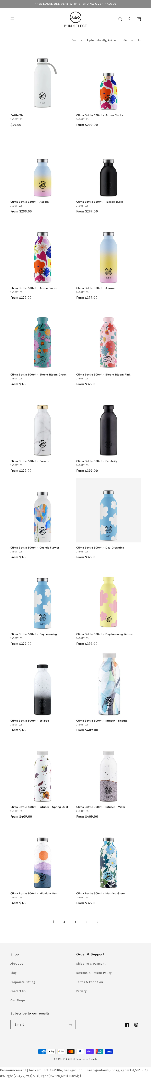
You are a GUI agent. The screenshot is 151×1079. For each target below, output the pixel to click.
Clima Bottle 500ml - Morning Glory (100, 893)
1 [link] (53, 922)
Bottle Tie (16, 115)
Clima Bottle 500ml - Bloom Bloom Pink (103, 374)
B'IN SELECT (69, 1059)
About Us (16, 963)
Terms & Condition (89, 982)
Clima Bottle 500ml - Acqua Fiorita (33, 288)
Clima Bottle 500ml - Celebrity (96, 461)
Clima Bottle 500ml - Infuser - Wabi (100, 807)
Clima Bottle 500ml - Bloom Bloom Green (38, 374)
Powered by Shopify (86, 1059)
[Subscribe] (70, 1024)
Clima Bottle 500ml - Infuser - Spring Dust (39, 807)
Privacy (81, 991)
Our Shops (18, 1000)
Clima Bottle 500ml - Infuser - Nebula (101, 721)
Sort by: (77, 40)
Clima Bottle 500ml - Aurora (95, 288)
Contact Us (18, 991)
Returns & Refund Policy (94, 973)
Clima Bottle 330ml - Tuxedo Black (99, 202)
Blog (13, 973)
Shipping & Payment (90, 963)
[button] (12, 19)
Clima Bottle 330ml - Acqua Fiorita (99, 115)
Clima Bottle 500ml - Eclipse (29, 721)
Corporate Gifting (22, 982)
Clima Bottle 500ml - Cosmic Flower (34, 548)
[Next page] (97, 921)
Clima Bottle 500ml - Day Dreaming (100, 548)
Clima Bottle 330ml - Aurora (29, 202)
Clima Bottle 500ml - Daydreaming (33, 634)
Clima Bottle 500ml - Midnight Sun (34, 893)
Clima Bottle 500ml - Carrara (29, 461)
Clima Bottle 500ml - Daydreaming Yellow (104, 634)
